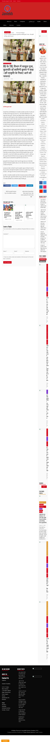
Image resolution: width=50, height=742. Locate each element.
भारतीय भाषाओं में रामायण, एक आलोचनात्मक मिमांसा (29, 214)
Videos (45, 21)
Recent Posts (42, 261)
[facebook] (41, 182)
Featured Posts (41, 492)
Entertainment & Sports (42, 502)
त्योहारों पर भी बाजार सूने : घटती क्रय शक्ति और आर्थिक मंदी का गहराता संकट (22, 694)
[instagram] (44, 187)
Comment (6, 234)
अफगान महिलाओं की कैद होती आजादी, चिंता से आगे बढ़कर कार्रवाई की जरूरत (19, 215)
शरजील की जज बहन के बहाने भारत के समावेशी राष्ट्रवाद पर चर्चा (47, 459)
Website (27, 251)
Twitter (15, 185)
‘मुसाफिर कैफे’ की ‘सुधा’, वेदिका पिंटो (47, 585)
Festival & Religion (7, 63)
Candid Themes (38, 732)
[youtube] (41, 191)
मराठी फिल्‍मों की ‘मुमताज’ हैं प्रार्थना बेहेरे (47, 645)
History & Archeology (42, 507)
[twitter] (44, 182)
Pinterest (22, 185)
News (15, 21)
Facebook (7, 185)
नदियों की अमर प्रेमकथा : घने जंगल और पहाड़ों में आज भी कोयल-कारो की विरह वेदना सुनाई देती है (42, 518)
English (39, 21)
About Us (9, 21)
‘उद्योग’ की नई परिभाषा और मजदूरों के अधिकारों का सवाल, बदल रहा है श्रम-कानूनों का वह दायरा (43, 214)
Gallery (4, 25)
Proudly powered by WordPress (15, 732)
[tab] (42, 259)
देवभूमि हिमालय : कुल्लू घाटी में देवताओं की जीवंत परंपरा (7, 215)
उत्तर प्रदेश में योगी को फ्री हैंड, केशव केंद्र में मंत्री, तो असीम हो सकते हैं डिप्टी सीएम (22, 675)
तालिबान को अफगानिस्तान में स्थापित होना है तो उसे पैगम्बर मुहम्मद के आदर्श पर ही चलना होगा (47, 363)
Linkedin (30, 185)
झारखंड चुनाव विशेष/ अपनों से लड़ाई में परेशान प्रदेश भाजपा (47, 406)
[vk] (45, 191)
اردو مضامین (31, 21)
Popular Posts (43, 259)
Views (47, 294)
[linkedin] (41, 187)
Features (18, 1)
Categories (22, 21)
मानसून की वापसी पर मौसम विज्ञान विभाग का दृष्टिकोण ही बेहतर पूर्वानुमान (44, 248)
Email (15, 251)
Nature (14, 1)
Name (5, 251)
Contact (18, 25)
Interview (11, 25)
